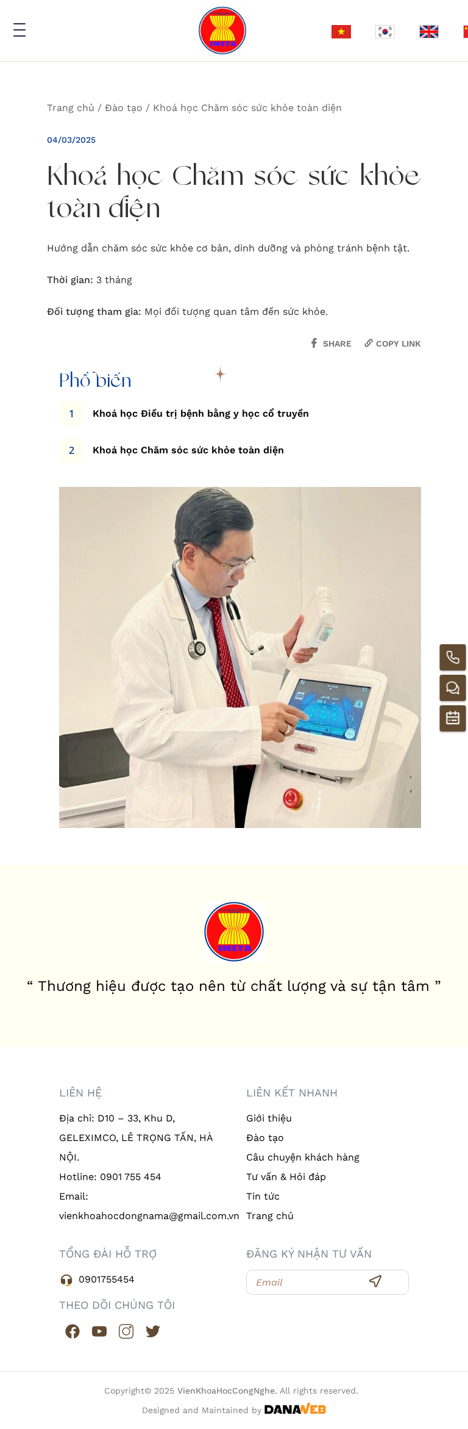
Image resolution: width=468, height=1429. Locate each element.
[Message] (453, 688)
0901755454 (107, 1279)
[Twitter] (153, 1330)
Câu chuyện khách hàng (303, 1157)
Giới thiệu (269, 1118)
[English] (429, 31)
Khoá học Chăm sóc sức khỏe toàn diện (247, 107)
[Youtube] (99, 1330)
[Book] (453, 718)
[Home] (234, 931)
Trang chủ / (76, 107)
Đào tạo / (129, 107)
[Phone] (453, 657)
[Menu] (17, 30)
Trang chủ (270, 1216)
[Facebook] (72, 1330)
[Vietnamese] (341, 31)
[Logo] (222, 30)
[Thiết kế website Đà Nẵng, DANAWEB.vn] (295, 1410)
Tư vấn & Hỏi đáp (286, 1176)
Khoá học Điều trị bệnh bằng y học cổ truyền (201, 413)
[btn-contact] (375, 1280)
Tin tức (263, 1196)
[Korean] (385, 31)
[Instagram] (126, 1330)
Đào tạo (265, 1137)
